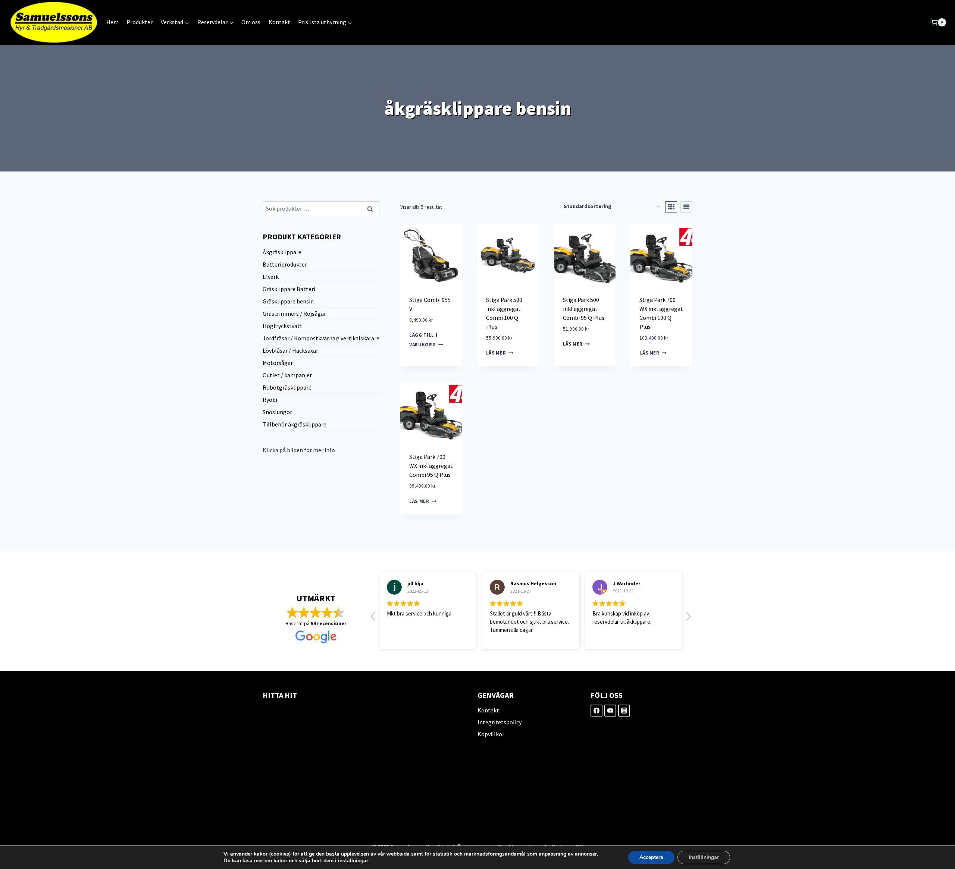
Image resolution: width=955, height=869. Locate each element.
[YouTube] (610, 711)
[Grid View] (671, 206)
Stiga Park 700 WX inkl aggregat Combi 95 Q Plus (431, 465)
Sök (370, 209)
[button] (688, 618)
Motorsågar (278, 362)
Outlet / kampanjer (287, 375)
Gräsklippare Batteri (289, 289)
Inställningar (704, 857)
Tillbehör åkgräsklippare (294, 424)
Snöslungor (277, 412)
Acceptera (651, 857)
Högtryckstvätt (283, 326)
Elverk (271, 276)
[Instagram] (624, 711)
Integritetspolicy (500, 722)
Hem (112, 22)
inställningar (353, 860)
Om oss (250, 22)
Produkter (139, 22)
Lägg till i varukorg (423, 340)
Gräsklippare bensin (288, 301)
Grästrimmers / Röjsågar (294, 313)
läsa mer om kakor (264, 860)
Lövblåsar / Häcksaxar (290, 350)
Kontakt (279, 22)
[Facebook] (596, 711)
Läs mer (496, 353)
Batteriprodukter (285, 264)
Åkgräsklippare (282, 252)
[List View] (686, 206)
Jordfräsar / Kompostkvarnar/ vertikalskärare (321, 338)
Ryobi (270, 399)
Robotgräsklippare (287, 387)
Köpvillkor (491, 734)
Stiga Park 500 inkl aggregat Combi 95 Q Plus (583, 308)
